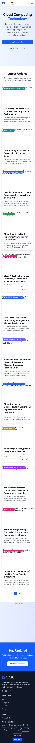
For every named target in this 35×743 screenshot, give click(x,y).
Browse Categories (17, 48)
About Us (5, 706)
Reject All (17, 735)
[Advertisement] (17, 622)
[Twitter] (3, 691)
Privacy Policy (7, 718)
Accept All (17, 739)
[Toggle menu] (32, 3)
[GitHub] (9, 691)
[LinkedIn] (6, 691)
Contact (4, 709)
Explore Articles (17, 42)
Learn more (25, 731)
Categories (5, 703)
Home (4, 700)
